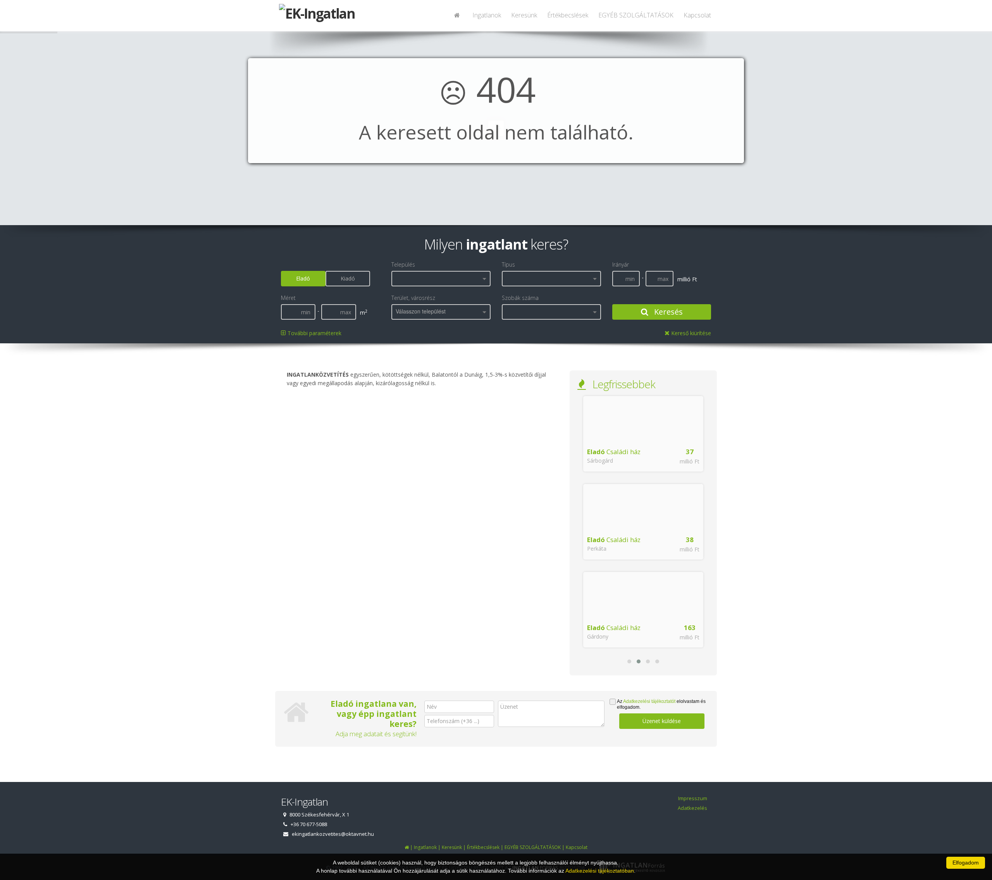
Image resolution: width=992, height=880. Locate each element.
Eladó (303, 278)
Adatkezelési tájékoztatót (649, 701)
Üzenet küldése (661, 721)
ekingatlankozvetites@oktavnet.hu (333, 833)
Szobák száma (520, 297)
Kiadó (348, 278)
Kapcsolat (697, 15)
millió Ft (689, 461)
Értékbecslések (567, 15)
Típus (508, 264)
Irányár (620, 264)
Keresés (667, 312)
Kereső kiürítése (690, 333)
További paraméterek (313, 333)
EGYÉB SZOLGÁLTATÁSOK (635, 15)
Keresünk (524, 15)
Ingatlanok (486, 15)
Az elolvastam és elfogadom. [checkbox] (661, 704)
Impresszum (692, 798)
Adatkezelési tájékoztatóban (599, 871)
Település (403, 264)
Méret (288, 297)
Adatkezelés (692, 807)
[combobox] (441, 278)
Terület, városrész (413, 297)
